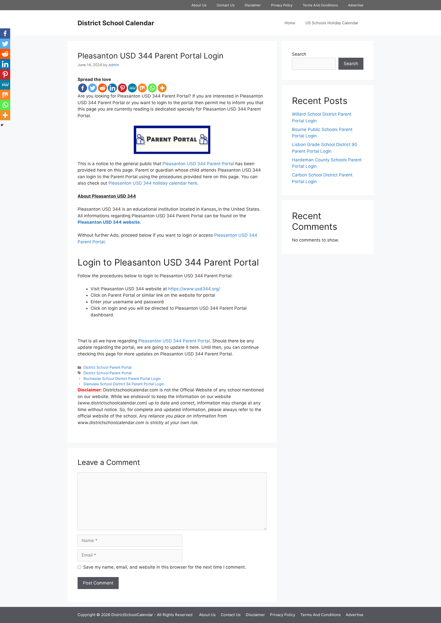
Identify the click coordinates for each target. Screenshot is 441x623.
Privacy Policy (281, 5)
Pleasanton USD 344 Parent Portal (198, 163)
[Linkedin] (112, 87)
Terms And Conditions (320, 5)
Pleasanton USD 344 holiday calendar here (152, 183)
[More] (162, 87)
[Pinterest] (122, 87)
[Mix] (142, 87)
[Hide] (2, 125)
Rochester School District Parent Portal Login (122, 378)
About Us (198, 5)
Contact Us (226, 5)
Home (290, 22)
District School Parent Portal (107, 367)
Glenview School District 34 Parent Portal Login (123, 384)
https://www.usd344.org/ (194, 288)
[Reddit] (102, 87)
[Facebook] (82, 87)
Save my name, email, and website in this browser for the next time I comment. (164, 567)
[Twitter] (92, 87)
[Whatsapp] (152, 87)
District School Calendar (116, 23)
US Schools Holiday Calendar (331, 22)
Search (299, 54)
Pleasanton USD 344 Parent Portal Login (151, 55)
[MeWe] (132, 87)
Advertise (355, 5)
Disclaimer (253, 5)
